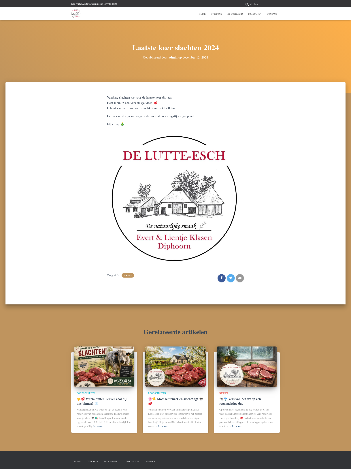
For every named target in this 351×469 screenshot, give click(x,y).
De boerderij (235, 13)
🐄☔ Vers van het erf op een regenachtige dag (240, 401)
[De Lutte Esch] (76, 13)
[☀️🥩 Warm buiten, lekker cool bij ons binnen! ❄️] (104, 366)
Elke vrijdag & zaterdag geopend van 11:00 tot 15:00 (94, 3)
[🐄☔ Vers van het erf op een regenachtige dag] (247, 366)
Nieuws (128, 275)
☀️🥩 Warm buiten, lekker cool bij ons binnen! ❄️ (102, 401)
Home (202, 13)
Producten (254, 13)
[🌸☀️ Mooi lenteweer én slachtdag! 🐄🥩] (175, 366)
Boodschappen (86, 392)
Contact (272, 13)
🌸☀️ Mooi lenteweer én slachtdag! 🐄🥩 (175, 401)
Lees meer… (99, 426)
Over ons (216, 13)
